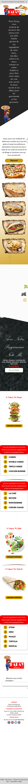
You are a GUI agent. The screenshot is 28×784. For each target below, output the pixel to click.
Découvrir (14, 160)
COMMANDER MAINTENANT (14, 426)
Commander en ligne (16, 781)
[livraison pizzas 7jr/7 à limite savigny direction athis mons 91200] (11, 7)
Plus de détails (14, 370)
